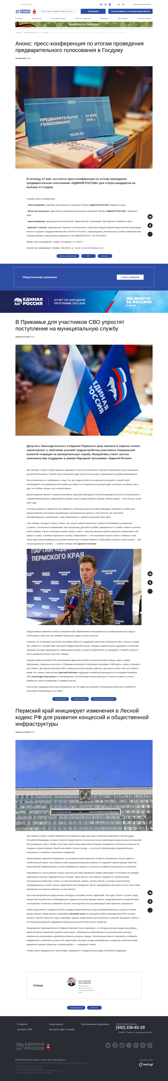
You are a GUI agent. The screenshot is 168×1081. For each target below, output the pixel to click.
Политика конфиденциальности (28, 1068)
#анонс (105, 256)
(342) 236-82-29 (130, 1027)
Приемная (104, 18)
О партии (18, 18)
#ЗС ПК (94, 1008)
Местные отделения (83, 18)
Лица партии (36, 18)
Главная (18, 32)
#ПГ (88, 256)
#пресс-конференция (67, 256)
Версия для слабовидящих (142, 4)
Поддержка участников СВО (84, 24)
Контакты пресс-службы (62, 1029)
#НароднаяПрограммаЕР (104, 699)
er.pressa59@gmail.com (92, 248)
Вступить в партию (144, 18)
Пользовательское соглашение (28, 1066)
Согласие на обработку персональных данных (34, 1073)
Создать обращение (130, 277)
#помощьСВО (60, 699)
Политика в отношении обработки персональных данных (39, 1071)
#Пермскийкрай (80, 699)
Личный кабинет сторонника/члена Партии (130, 11)
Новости (45, 32)
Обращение (93, 11)
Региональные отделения (95, 1024)
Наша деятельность (58, 18)
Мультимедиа (123, 18)
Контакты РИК (24, 1029)
